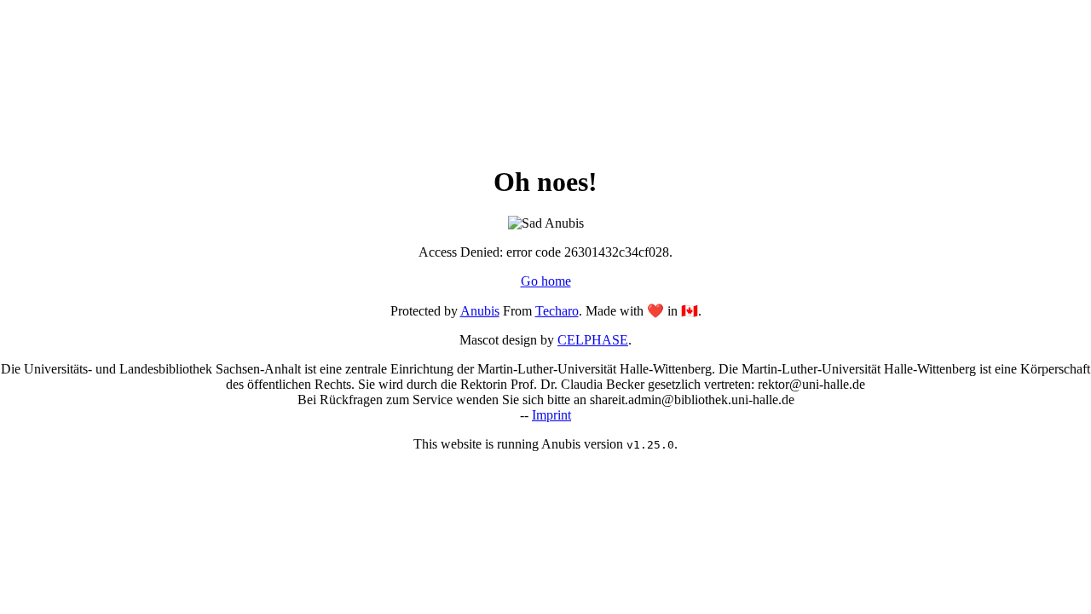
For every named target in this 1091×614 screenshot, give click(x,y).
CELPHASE (592, 340)
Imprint (551, 415)
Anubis (479, 311)
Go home (546, 281)
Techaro (557, 311)
